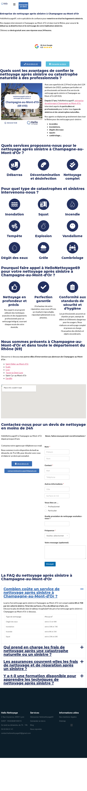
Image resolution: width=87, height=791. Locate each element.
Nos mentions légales (68, 717)
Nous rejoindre (36, 729)
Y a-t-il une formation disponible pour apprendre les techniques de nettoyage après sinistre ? (40, 679)
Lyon (8, 370)
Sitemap (62, 721)
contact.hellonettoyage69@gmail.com (16, 733)
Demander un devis (37, 721)
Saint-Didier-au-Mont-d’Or (17, 364)
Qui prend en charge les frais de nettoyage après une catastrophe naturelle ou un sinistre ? (36, 651)
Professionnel (54, 506)
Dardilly (9, 378)
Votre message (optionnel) (57, 543)
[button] (14, 4)
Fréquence (50, 530)
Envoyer (50, 564)
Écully (8, 367)
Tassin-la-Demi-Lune (14, 373)
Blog (32, 725)
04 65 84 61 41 (7, 729)
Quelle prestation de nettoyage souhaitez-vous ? (63, 517)
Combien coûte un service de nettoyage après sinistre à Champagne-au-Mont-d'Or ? (32, 592)
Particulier (52, 510)
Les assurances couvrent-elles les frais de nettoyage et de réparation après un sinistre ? (41, 665)
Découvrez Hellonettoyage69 (41, 717)
